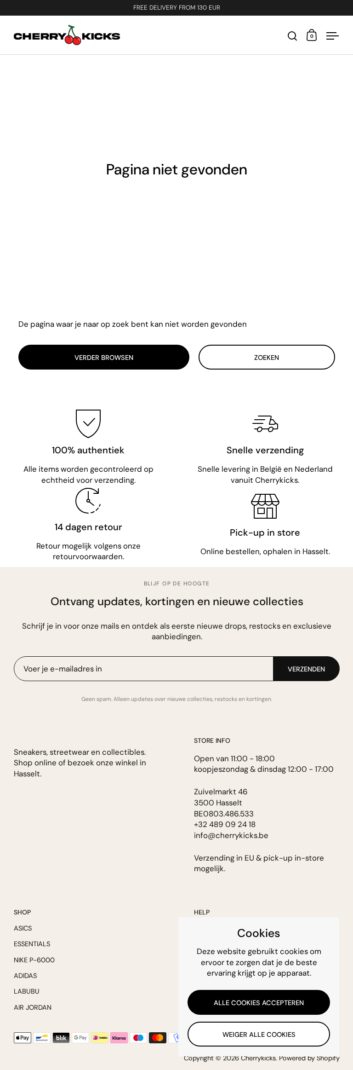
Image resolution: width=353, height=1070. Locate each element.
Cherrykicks (258, 1058)
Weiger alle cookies (259, 1034)
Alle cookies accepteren (259, 1002)
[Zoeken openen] (292, 36)
